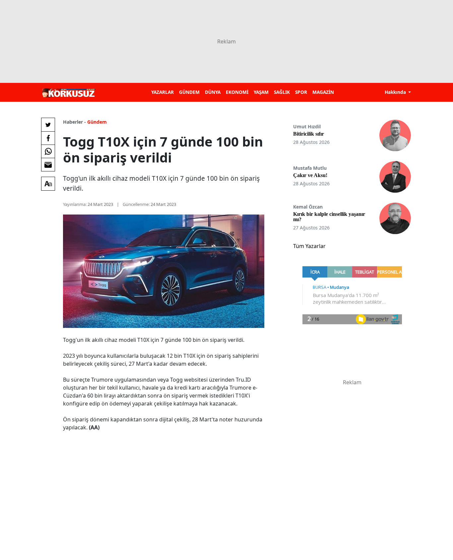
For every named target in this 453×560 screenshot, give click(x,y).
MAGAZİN (323, 92)
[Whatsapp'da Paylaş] (48, 151)
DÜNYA (213, 92)
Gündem (97, 122)
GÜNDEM (189, 92)
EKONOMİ (237, 92)
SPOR (301, 92)
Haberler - (74, 122)
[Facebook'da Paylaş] (48, 138)
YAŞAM (261, 92)
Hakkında (396, 92)
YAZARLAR (162, 92)
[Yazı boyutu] (48, 183)
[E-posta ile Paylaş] (48, 164)
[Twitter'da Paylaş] (48, 124)
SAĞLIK (282, 92)
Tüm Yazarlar (309, 246)
